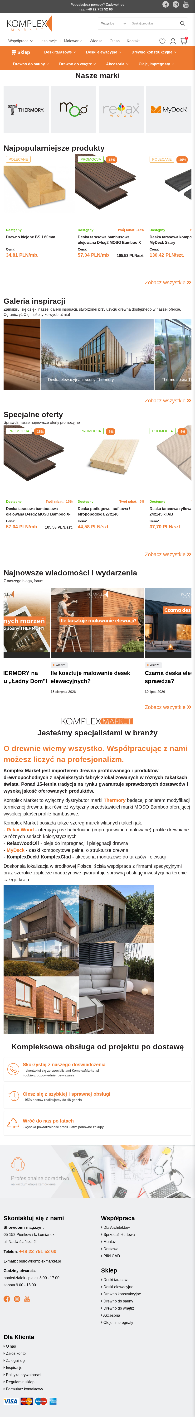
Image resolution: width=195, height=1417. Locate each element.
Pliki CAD (111, 1256)
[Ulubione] (162, 41)
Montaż (109, 1242)
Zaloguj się (15, 1361)
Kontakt (133, 41)
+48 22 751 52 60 (99, 9)
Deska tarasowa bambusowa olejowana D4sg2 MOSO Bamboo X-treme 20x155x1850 (110, 242)
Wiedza (96, 41)
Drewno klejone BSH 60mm (30, 237)
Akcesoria (111, 1315)
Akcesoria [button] (115, 64)
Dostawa (110, 1249)
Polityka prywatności (23, 1375)
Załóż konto (16, 1353)
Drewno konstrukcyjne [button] (152, 52)
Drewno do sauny (118, 1301)
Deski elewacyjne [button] (102, 52)
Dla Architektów (116, 1227)
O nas (115, 41)
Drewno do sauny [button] (29, 64)
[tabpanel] (39, 213)
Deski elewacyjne (118, 1287)
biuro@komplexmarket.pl (40, 1261)
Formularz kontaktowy (24, 1389)
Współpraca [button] (18, 41)
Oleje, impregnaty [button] (155, 64)
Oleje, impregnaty (118, 1323)
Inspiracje (48, 41)
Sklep (23, 52)
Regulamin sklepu (21, 1382)
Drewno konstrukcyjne (122, 1294)
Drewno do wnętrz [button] (76, 64)
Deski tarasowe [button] (58, 52)
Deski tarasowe (116, 1280)
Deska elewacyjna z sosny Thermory (81, 379)
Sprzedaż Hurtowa (119, 1235)
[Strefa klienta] (173, 41)
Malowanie (73, 41)
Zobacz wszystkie (166, 282)
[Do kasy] (184, 41)
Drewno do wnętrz (118, 1308)
